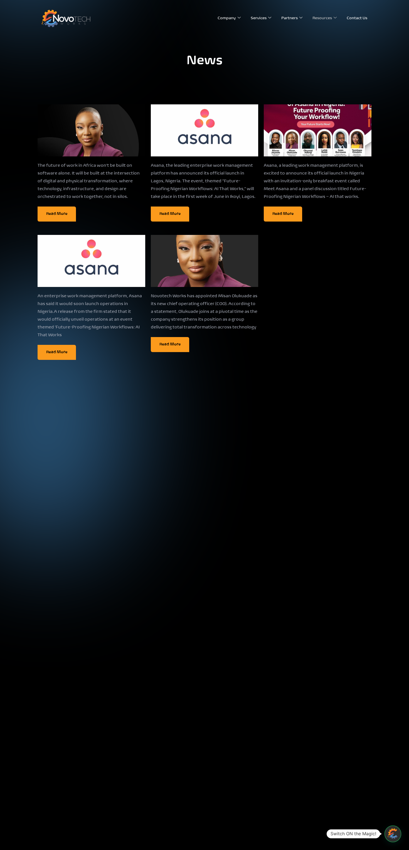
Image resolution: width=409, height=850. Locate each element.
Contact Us (357, 18)
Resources (322, 18)
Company (227, 18)
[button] (393, 834)
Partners (289, 18)
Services (259, 18)
